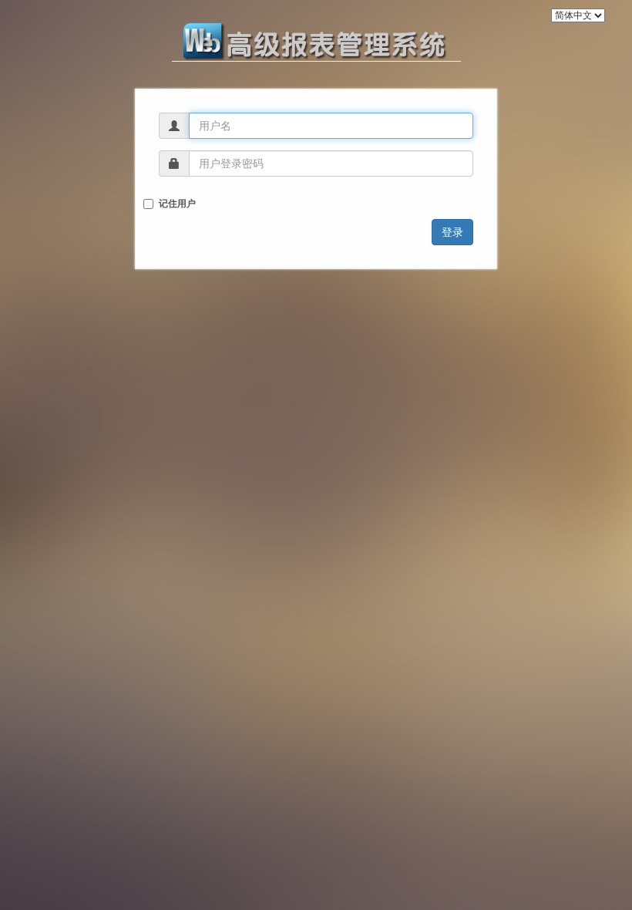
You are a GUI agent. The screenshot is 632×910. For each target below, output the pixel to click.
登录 (452, 232)
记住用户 (177, 203)
